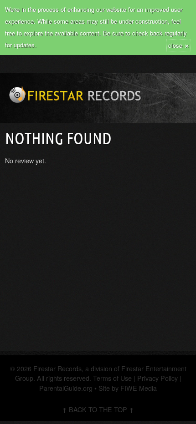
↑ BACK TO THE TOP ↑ (98, 409)
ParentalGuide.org (66, 388)
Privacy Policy (157, 378)
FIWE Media (138, 388)
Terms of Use (111, 378)
